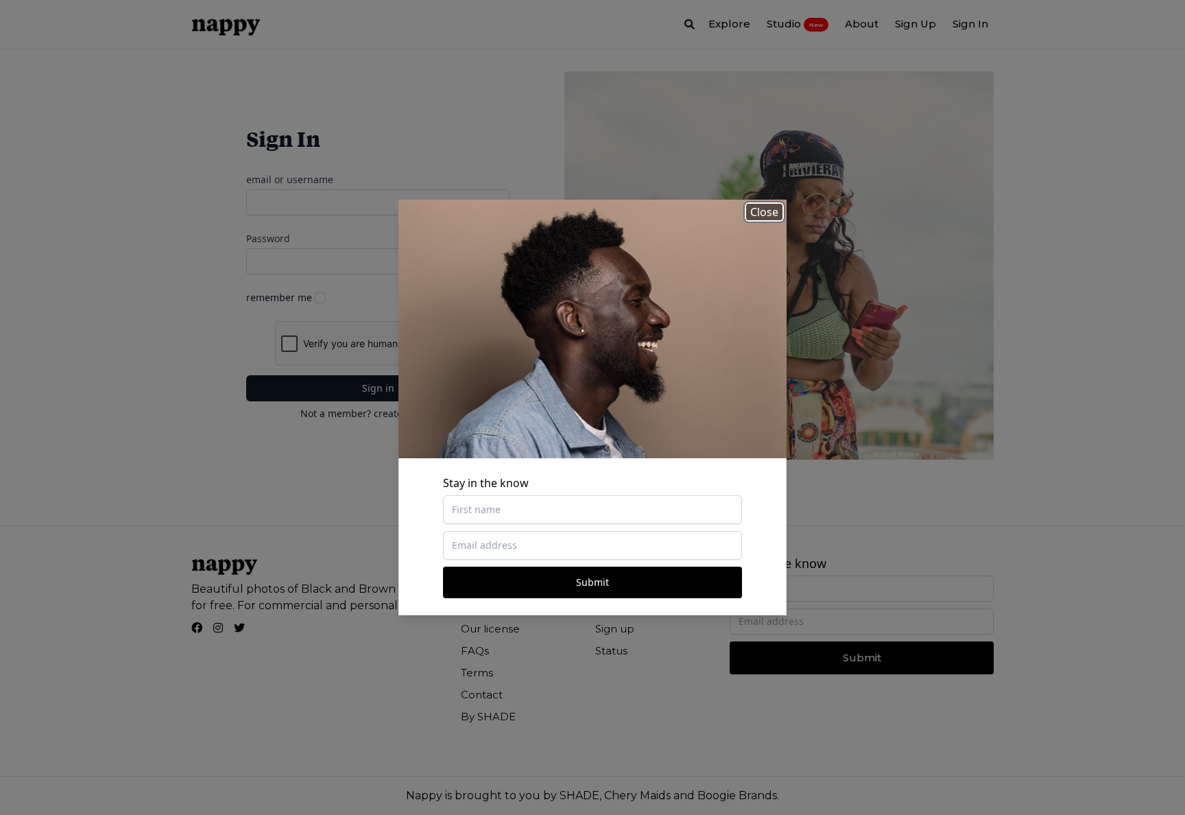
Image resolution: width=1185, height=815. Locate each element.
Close (764, 212)
